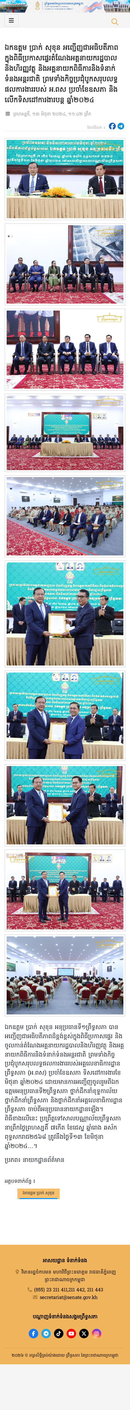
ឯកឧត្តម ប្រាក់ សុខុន (38, 1193)
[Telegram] (46, 1333)
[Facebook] (33, 1333)
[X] (84, 1333)
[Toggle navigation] (11, 20)
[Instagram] (96, 1333)
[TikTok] (58, 1333)
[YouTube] (71, 1333)
